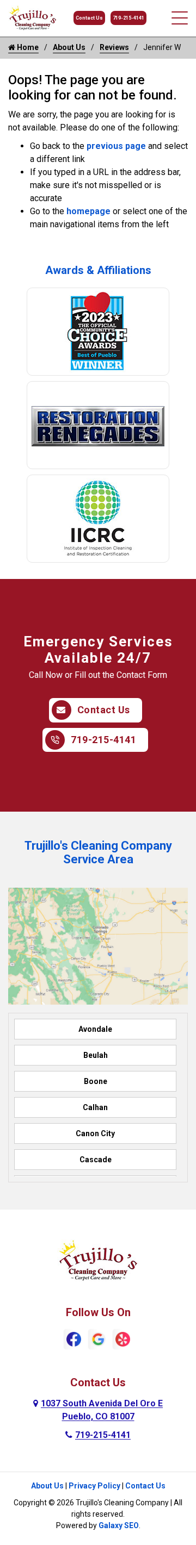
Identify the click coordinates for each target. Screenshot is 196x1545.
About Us (69, 47)
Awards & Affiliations (98, 270)
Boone (95, 1081)
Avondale (95, 1029)
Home (27, 47)
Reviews (114, 47)
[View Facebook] (74, 1339)
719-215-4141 (128, 18)
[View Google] (98, 1339)
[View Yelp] (123, 1339)
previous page (116, 146)
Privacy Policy (94, 1485)
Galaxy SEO (119, 1525)
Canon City (95, 1133)
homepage (88, 211)
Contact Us (89, 18)
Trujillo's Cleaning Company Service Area (98, 852)
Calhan (95, 1107)
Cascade (95, 1159)
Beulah (95, 1055)
